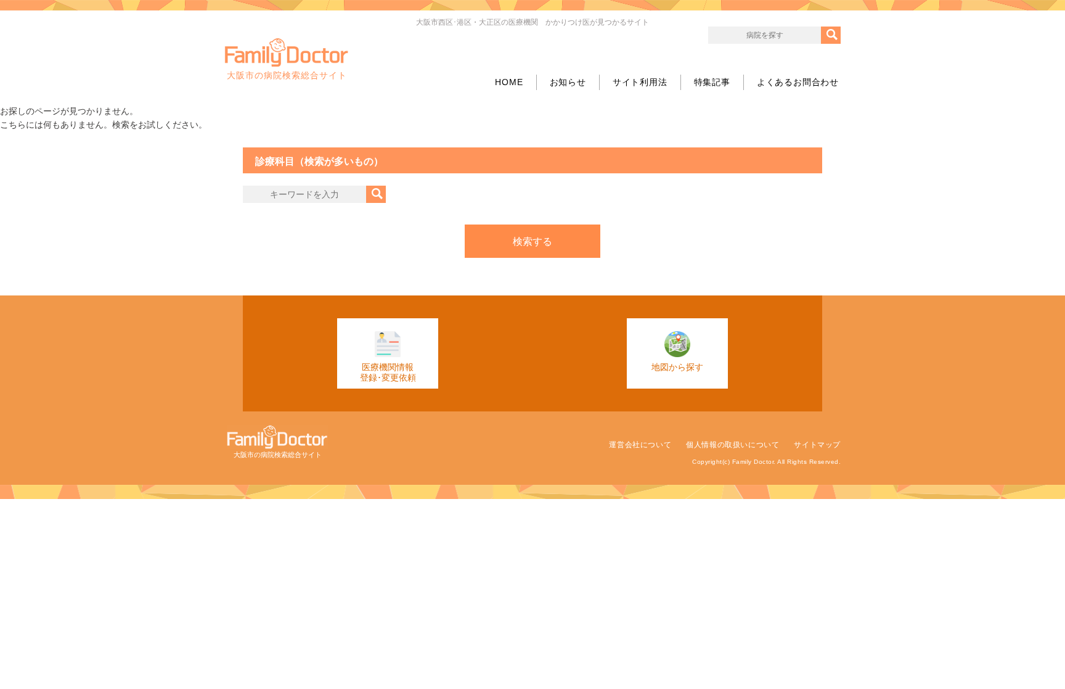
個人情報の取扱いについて (732, 444)
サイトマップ (817, 444)
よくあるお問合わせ (798, 82)
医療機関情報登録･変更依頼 (388, 372)
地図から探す (677, 367)
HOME (509, 82)
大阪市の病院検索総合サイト (287, 75)
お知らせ (568, 82)
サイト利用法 (640, 82)
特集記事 (712, 82)
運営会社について (640, 444)
